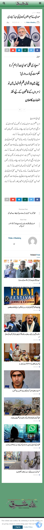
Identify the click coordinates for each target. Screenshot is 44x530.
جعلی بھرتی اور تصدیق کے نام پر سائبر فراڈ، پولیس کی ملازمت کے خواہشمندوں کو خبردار (23, 445)
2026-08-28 (36, 283)
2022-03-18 (15, 22)
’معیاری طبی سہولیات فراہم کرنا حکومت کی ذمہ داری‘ (29, 280)
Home (38, 13)
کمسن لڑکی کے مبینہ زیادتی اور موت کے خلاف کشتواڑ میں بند (28, 472)
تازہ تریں (33, 13)
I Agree (17, 527)
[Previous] (24, 109)
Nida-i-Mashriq (31, 22)
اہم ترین (7, 276)
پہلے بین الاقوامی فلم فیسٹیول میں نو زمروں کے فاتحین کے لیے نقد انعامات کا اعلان (24, 91)
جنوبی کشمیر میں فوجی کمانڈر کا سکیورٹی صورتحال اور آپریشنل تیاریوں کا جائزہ (25, 418)
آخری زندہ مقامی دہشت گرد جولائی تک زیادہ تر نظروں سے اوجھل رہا (26, 391)
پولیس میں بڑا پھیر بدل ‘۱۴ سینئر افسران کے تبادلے (29, 364)
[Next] (20, 109)
